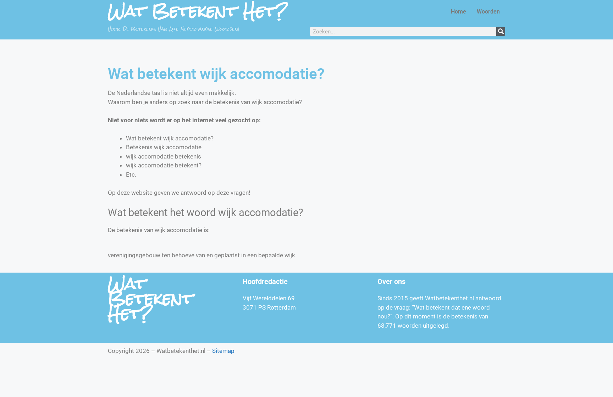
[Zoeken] (500, 31)
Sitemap (223, 350)
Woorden (488, 11)
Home (458, 11)
